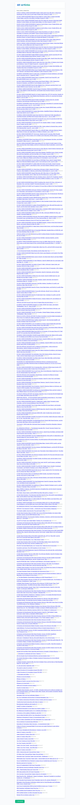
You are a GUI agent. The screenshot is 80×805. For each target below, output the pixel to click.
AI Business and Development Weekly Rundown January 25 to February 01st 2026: (36, 625)
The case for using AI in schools (24, 667)
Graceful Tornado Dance (23, 687)
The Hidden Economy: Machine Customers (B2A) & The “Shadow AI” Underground (36, 610)
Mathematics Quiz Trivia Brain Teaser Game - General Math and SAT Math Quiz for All (37, 758)
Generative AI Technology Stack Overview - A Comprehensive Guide (33, 724)
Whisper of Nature (21, 679)
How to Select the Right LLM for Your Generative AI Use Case (31, 715)
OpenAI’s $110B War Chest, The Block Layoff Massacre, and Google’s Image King (36, 561)
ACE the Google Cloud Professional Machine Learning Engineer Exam (33, 655)
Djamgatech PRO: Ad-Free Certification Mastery (28, 695)
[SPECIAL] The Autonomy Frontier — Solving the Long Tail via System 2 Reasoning (36, 508)
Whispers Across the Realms (23, 676)
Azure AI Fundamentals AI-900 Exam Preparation (28, 765)
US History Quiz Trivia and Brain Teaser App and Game (30, 754)
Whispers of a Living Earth (23, 683)
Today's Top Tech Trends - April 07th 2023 (27, 745)
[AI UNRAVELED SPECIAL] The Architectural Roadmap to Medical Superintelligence (37, 506)
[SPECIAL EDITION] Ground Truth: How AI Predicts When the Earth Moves (35, 302)
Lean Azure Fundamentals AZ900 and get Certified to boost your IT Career (34, 786)
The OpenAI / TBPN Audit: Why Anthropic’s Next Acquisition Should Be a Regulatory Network (39, 424)
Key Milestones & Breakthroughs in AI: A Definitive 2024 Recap (32, 710)
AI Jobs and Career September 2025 (25, 665)
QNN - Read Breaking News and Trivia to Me (27, 769)
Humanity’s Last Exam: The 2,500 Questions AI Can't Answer (31, 548)
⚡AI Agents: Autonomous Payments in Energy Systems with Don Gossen (34, 699)
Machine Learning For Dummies (24, 763)
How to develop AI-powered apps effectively (27, 721)
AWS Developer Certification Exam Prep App (27, 788)
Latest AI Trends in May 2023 (24, 736)
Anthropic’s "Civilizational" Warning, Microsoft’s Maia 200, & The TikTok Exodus (36, 637)
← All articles (20, 801)
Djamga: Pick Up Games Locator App (25, 794)
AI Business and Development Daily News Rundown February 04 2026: (34, 619)
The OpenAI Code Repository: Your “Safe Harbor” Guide (30, 539)
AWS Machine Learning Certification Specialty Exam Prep (30, 767)
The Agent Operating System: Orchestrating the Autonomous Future (33, 571)
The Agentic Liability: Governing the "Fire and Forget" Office (31, 510)
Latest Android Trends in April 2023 (25, 738)
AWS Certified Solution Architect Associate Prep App (29, 792)
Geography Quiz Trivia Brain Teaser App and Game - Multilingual (32, 756)
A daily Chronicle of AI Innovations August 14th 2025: (29, 670)
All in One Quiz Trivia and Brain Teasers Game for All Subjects (31, 774)
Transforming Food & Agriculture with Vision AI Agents (30, 702)
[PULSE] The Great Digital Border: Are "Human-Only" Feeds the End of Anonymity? (37, 545)
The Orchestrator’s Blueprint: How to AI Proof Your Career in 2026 (33, 220)
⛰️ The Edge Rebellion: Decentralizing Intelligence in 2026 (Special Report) (34, 577)
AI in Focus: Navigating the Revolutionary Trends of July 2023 (31, 730)
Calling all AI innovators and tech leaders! (26, 685)
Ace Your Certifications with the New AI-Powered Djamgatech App (32, 697)
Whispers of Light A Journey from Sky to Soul (28, 681)
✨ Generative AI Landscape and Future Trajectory (29, 653)
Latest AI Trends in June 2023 (24, 732)
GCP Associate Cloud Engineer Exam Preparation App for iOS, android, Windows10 (36, 780)
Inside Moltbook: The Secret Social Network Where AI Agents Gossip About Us (36, 628)
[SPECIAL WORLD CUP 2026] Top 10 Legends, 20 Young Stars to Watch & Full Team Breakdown (40, 186)
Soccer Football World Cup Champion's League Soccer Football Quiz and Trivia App (37, 760)
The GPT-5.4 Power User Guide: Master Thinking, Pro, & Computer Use (34, 520)
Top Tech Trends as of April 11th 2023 (26, 741)
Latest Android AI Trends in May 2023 (26, 734)
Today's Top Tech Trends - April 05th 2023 (27, 747)
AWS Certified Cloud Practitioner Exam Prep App (28, 790)
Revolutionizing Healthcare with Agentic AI (27, 704)
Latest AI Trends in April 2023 (24, 749)
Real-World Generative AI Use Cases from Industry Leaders (31, 708)
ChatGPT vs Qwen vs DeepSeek (24, 706)
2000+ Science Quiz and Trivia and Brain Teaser (28, 752)
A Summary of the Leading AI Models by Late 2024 (29, 713)
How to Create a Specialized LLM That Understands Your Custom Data (33, 719)
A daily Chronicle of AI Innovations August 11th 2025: (29, 672)
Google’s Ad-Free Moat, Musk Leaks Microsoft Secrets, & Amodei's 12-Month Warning (37, 651)
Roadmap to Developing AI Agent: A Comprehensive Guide (31, 717)
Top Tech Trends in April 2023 (24, 743)
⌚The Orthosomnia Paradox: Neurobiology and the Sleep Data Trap (33, 250)
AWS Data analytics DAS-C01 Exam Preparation (28, 771)
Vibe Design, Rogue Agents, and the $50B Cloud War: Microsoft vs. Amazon (35, 492)
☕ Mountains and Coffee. (23, 674)
